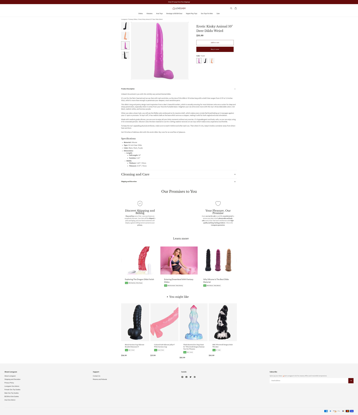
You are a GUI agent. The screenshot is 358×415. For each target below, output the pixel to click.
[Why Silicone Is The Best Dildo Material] (179, 268)
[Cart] (235, 8)
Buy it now (215, 49)
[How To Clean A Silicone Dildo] (218, 267)
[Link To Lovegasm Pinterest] (195, 377)
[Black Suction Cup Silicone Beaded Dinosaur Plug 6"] (135, 322)
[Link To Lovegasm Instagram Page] (182, 377)
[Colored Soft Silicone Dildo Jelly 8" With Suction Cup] (164, 322)
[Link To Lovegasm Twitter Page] (191, 377)
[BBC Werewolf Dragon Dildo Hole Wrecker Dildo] (223, 322)
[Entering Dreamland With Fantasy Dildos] (139, 268)
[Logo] (179, 8)
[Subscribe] (351, 380)
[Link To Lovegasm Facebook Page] (186, 377)
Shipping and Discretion (129, 181)
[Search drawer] (231, 8)
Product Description (128, 89)
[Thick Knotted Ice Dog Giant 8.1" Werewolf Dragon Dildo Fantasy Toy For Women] (194, 322)
